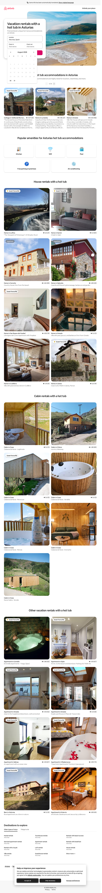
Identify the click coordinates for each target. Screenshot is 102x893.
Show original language (66, 2)
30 (10, 81)
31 (14, 81)
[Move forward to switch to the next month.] (33, 52)
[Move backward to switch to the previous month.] (10, 52)
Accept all (27, 881)
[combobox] (25, 39)
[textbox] (16, 46)
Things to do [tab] (25, 829)
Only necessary (50, 881)
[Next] (54, 83)
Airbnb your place (88, 8)
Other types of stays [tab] (11, 829)
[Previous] (46, 83)
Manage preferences (73, 881)
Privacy (47, 890)
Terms (53, 890)
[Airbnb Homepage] (9, 8)
